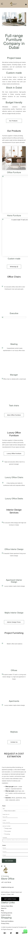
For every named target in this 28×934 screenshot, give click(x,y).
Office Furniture (14, 172)
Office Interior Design (14, 549)
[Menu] (2, 3)
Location (4, 820)
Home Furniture (14, 215)
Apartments (14, 701)
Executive (14, 313)
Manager (14, 374)
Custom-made (14, 258)
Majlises (14, 731)
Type (4, 808)
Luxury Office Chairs (14, 477)
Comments (5, 837)
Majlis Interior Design (14, 612)
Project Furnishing (14, 633)
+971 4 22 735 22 (6, 882)
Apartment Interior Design (14, 580)
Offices (14, 670)
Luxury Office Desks (14, 498)
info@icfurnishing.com (7, 887)
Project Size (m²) (6, 814)
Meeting (14, 344)
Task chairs (14, 405)
